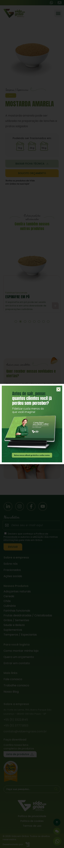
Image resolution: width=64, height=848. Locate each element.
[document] (32, 424)
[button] (58, 389)
